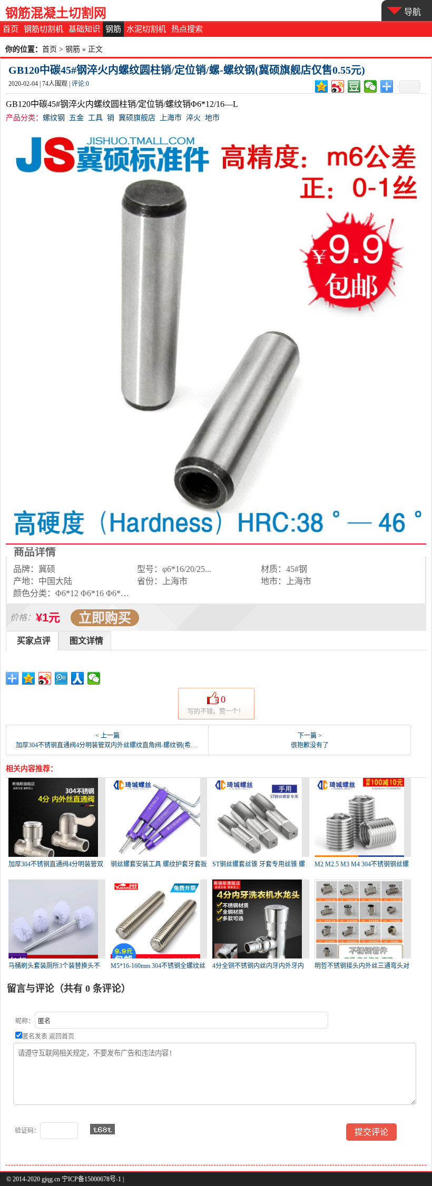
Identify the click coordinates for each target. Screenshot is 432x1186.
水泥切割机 (146, 29)
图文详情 (86, 640)
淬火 (193, 118)
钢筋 (113, 29)
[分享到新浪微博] (338, 86)
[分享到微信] (370, 86)
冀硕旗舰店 (137, 118)
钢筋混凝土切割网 (55, 13)
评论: (80, 83)
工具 (95, 118)
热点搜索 (187, 29)
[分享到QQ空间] (321, 86)
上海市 (171, 118)
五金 (76, 118)
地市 (212, 118)
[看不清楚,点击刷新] (102, 1129)
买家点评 (34, 640)
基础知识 (84, 29)
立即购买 (104, 617)
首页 (10, 29)
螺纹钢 (54, 118)
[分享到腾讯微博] (61, 678)
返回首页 (61, 1036)
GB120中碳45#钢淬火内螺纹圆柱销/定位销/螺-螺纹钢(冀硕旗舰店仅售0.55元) (186, 70)
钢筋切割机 (43, 29)
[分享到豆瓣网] (354, 86)
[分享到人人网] (77, 678)
